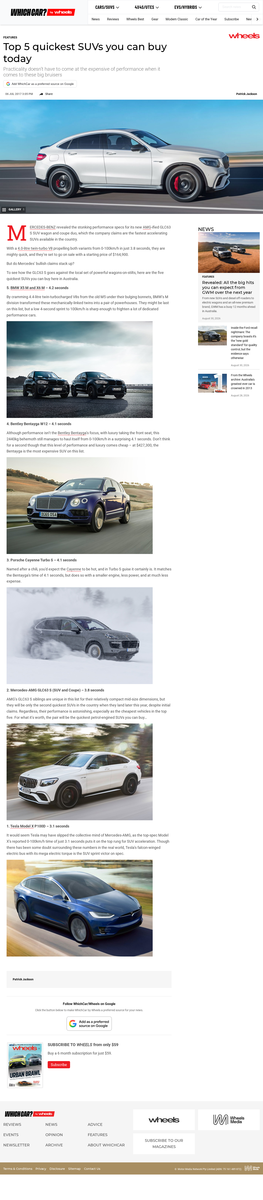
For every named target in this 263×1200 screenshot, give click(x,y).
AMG (147, 227)
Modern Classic (177, 19)
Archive (54, 1145)
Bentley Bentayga (72, 433)
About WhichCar (106, 1145)
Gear (154, 19)
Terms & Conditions (18, 1169)
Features (97, 1135)
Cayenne (74, 569)
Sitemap (75, 1169)
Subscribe (231, 19)
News (96, 19)
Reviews (113, 19)
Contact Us (92, 1169)
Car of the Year (206, 19)
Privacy (41, 1169)
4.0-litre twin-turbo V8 (35, 248)
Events (10, 1135)
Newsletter (16, 1145)
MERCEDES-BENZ (43, 227)
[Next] (257, 19)
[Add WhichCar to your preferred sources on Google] (89, 1023)
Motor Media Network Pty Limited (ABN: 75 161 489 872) (209, 1169)
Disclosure (58, 1169)
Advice (95, 1124)
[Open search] (254, 7)
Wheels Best (135, 19)
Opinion (54, 1135)
